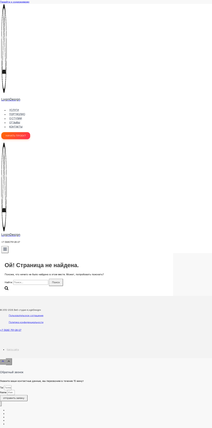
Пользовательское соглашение (26, 315)
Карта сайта (13, 349)
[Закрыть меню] (1, 403)
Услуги (14, 110)
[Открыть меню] (5, 249)
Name (3, 392)
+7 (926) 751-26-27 (10, 330)
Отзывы (14, 122)
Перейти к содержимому (14, 1)
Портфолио (17, 114)
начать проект (16, 135)
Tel (2, 387)
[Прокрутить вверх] (3, 362)
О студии (15, 118)
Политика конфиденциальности (26, 322)
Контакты (15, 126)
